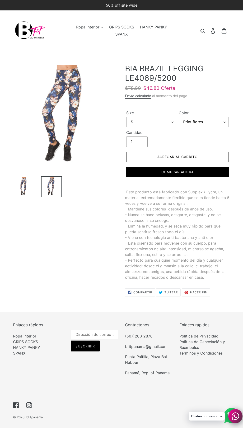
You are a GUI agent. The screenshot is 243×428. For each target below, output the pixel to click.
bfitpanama (34, 417)
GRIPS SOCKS (25, 341)
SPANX (19, 353)
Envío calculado (138, 96)
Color (184, 112)
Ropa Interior (24, 336)
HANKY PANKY (26, 347)
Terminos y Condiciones (201, 353)
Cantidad (134, 132)
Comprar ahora (177, 172)
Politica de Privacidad (199, 336)
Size (130, 112)
